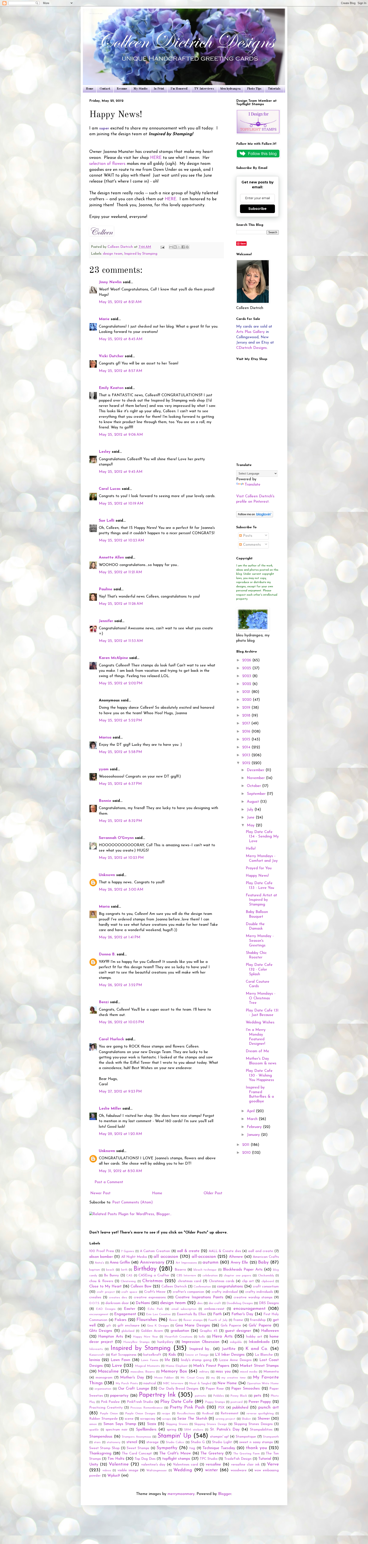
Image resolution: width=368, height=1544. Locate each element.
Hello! (251, 849)
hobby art (254, 1336)
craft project (106, 1292)
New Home (227, 1383)
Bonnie (105, 801)
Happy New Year (145, 1336)
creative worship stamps (253, 1297)
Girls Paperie (231, 1325)
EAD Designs (105, 1309)
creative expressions (150, 1297)
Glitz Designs (100, 1331)
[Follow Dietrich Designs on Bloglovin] (254, 516)
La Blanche (264, 1355)
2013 (247, 755)
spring (171, 1429)
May (251, 825)
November (256, 778)
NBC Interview (173, 1383)
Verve (273, 1464)
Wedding (182, 1470)
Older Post (213, 1193)
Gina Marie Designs (192, 1326)
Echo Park (155, 1309)
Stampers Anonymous (136, 1436)
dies (200, 1303)
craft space (129, 1292)
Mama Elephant (176, 1366)
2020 (247, 700)
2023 (247, 676)
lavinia (94, 1360)
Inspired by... (200, 1349)
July (250, 810)
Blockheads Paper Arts (243, 1270)
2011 (246, 1145)
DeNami (143, 1303)
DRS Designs (269, 1303)
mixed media (248, 1371)
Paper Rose (215, 1388)
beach (110, 1269)
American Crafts (266, 1257)
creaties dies (118, 1297)
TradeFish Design (238, 1459)
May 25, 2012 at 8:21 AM (120, 302)
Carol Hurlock (111, 1039)
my (213, 1377)
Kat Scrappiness (123, 1355)
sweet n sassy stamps (256, 1442)
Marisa (105, 738)
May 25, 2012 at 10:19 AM (121, 504)
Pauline (105, 589)
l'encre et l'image (196, 1355)
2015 (247, 740)
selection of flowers (107, 164)
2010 (247, 1153)
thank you (256, 1448)
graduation (180, 1331)
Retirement (230, 1413)
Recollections (186, 1413)
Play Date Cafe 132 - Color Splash (259, 969)
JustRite (229, 1349)
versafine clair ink (245, 1464)
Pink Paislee (110, 1402)
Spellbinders (146, 1430)
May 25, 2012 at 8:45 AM (120, 339)
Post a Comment (109, 1182)
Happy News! (257, 876)
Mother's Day (132, 1378)
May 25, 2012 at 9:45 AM (120, 472)
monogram (104, 1377)
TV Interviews (204, 88)
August (253, 802)
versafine (213, 1465)
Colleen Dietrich (174, 1286)
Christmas (152, 1281)
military (204, 1371)
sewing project (226, 1419)
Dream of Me (257, 1051)
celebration (210, 1275)
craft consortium (266, 1286)
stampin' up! (219, 1436)
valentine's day (153, 1464)
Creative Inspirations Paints (199, 1297)
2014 (247, 747)
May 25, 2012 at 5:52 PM (120, 721)
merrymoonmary (181, 1494)
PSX (221, 1407)
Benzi (104, 1002)
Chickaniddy (266, 1275)
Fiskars (120, 1320)
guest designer (238, 1331)
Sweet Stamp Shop (104, 1448)
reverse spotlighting (260, 1413)
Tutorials (274, 88)
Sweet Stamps (138, 1448)
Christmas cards (221, 1281)
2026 (247, 660)
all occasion (166, 1256)
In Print (159, 88)
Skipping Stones (177, 1424)
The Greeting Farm (246, 1453)
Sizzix (151, 1424)
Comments (251, 545)
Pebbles (218, 1395)
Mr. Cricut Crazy (192, 1377)
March (253, 1119)
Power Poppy (260, 1402)
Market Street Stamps (259, 1366)
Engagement (125, 1314)
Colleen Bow (141, 1287)
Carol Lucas (110, 489)
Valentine (119, 1464)
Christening (128, 1281)
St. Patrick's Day (225, 1430)
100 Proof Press (101, 1251)
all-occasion (204, 1256)
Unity (93, 1465)
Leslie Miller (110, 1109)
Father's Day (242, 1314)
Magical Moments (147, 1366)
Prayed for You (259, 868)
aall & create (188, 1251)
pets (257, 1396)
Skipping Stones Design (210, 1424)
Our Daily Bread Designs (178, 1388)
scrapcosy (147, 1419)
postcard (237, 1402)
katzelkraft (152, 1355)
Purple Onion (109, 1413)
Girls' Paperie (260, 1326)
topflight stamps (176, 1459)
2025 (247, 668)
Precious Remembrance (146, 1407)
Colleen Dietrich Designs (96, 14)
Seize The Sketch (192, 1419)
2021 (247, 692)
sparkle (94, 1429)
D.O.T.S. (94, 1303)
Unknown (107, 875)
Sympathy (167, 1448)
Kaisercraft (97, 1355)
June (251, 818)
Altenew (236, 1257)
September (257, 794)
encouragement (249, 1308)
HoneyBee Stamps (136, 1342)
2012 (247, 763)
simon (93, 1424)
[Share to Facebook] (183, 247)
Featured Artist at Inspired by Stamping (261, 900)
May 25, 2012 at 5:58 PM (120, 752)
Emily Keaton (111, 388)
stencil (131, 1442)
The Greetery (212, 1453)
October (254, 786)
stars (97, 1442)
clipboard (268, 1281)
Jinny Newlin (110, 282)
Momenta (271, 1371)
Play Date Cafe (176, 1401)
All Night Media (134, 1257)
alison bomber (101, 1257)
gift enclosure (128, 1325)
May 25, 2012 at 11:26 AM (121, 604)
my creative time (233, 1377)
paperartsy (119, 1396)
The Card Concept (137, 1453)
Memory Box (174, 1371)
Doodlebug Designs (240, 1303)
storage (153, 1442)
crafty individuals (259, 1292)
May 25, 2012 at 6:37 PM (120, 784)
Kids (172, 1355)
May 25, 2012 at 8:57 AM (120, 371)
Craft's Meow (154, 1292)
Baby (263, 1262)
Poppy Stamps (215, 1402)
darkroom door (117, 1303)
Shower (263, 1419)
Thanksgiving (100, 1453)
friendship (258, 1320)
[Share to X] (179, 247)
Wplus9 (113, 1476)
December (256, 770)
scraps (166, 1419)
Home (89, 88)
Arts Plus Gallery (250, 332)
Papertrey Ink (157, 1395)
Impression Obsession (200, 1342)
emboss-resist (214, 1309)
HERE (156, 158)
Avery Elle (239, 1263)
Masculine (108, 1371)
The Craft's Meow (175, 1453)
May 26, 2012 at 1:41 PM (119, 937)
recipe (166, 1413)
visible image (128, 1470)
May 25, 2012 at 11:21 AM (120, 572)
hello (202, 1336)
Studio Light (222, 1442)
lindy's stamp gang (196, 1360)
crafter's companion (188, 1292)
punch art (268, 1407)
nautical (149, 1383)
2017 (246, 724)
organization (103, 1388)
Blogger (224, 1494)
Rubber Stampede (103, 1419)
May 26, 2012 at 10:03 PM (121, 1022)
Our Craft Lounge (133, 1389)
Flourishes (147, 1320)
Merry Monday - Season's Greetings (260, 940)
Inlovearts (96, 1349)
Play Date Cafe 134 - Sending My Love (262, 836)
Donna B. (107, 954)
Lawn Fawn (120, 1360)
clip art (248, 1281)
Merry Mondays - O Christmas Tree (260, 998)
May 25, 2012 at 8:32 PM (120, 821)
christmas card (189, 1281)
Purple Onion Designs (140, 1413)
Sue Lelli (107, 521)
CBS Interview (186, 1275)
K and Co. (257, 1349)
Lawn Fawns (149, 1360)
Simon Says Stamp (119, 1424)
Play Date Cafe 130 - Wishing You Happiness (260, 1075)
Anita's (99, 1262)
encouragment (98, 1314)
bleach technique (205, 1269)
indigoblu (236, 1342)
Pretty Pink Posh (187, 1407)
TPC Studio (208, 1459)
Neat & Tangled (200, 1383)
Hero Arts (222, 1336)
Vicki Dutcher (111, 356)
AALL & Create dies (225, 1251)
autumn (210, 1262)
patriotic (200, 1395)
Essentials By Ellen (191, 1314)
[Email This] (171, 247)
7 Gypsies (127, 1251)
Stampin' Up (174, 1436)
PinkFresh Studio (140, 1402)
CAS (129, 1275)
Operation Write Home (263, 1383)
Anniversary (152, 1262)
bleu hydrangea (230, 88)
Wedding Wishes (260, 1022)
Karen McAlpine (113, 658)
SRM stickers (193, 1429)
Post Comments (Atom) (132, 1202)
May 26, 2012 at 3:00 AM (121, 890)
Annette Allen (111, 558)
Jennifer (106, 621)
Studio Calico (175, 1442)
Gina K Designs (158, 1325)
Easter (129, 1309)
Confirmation (202, 1286)
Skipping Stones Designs (253, 1424)
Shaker (246, 1419)
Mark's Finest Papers (211, 1366)
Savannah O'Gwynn (116, 838)
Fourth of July (217, 1320)
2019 (247, 708)
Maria (104, 907)
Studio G (198, 1442)
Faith (217, 1314)
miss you (223, 1372)
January (254, 1135)
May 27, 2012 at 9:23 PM (120, 1092)
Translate (252, 485)
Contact (105, 88)
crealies (95, 1297)
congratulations (230, 1287)
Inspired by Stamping (140, 253)
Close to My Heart (105, 1287)
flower (173, 1320)
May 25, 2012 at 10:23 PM (121, 858)
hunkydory (165, 1342)
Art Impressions (186, 1262)
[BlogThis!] (175, 247)
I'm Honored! (179, 88)
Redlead (207, 1413)
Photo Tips (254, 88)
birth (124, 1269)
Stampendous (100, 1437)
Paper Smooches (245, 1389)
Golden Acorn (152, 1331)
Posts (247, 536)
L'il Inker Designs (230, 1355)
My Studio (140, 88)
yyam (104, 769)
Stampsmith (271, 1436)
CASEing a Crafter (153, 1275)
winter (211, 1470)
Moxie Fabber (164, 1377)
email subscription (183, 1309)
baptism (94, 1269)
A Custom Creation (155, 1251)
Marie (104, 319)
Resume (122, 88)
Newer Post (100, 1193)
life (167, 1360)
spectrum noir (117, 1429)
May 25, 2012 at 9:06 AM (121, 435)
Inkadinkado (259, 1342)
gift (108, 1325)
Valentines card (185, 1464)
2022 (247, 684)
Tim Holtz (116, 1459)
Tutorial (264, 1459)
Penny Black (238, 1395)
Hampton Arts (110, 1337)
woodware (239, 1470)
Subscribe (257, 209)
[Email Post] (162, 247)
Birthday (145, 1269)
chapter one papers (237, 1275)
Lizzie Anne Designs (235, 1360)
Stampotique (246, 1436)
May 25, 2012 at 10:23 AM (121, 541)
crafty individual (225, 1292)
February (255, 1127)
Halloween (270, 1331)
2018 (247, 716)
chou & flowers (101, 1281)
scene (129, 1419)
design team (112, 253)
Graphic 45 (208, 1331)
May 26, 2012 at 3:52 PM (120, 985)
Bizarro (180, 1269)
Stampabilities (261, 1429)
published (240, 1408)
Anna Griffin (120, 1263)
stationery (113, 1442)
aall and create (260, 1251)
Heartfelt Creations (178, 1336)
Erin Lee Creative (158, 1314)
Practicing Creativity (106, 1407)
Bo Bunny (111, 1275)
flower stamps (193, 1320)
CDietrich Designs (251, 348)
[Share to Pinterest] (187, 247)
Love (117, 1365)
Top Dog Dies (145, 1459)
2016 (247, 732)
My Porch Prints (127, 1383)
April (251, 1111)
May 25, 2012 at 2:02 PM (120, 683)
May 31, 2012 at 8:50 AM (120, 1171)
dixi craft (215, 1303)
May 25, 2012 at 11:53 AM (121, 641)
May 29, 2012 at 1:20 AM (120, 1134)
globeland (127, 1331)
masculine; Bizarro (143, 1371)
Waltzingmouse (156, 1470)
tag (192, 1448)
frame (238, 1320)
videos (106, 1470)
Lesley (105, 452)
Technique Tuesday (219, 1448)
